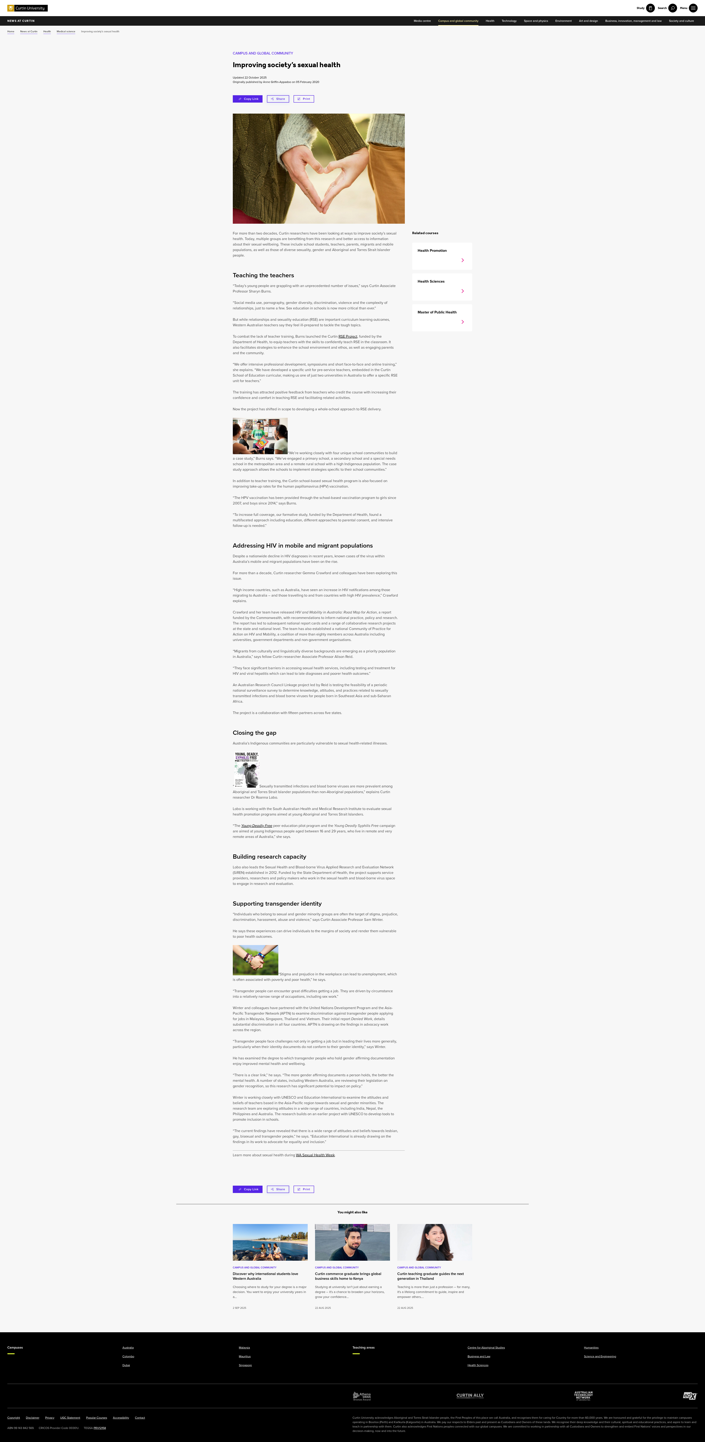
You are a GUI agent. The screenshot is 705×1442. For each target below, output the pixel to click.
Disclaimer (32, 1418)
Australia (128, 1347)
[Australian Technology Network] (583, 1396)
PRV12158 (100, 1428)
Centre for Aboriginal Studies (486, 1347)
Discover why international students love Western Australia (265, 1276)
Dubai (126, 1365)
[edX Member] (690, 1396)
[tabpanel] (270, 1267)
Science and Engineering (600, 1356)
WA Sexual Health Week (315, 1155)
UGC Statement (70, 1418)
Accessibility (121, 1418)
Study (641, 8)
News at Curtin (21, 21)
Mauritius (245, 1356)
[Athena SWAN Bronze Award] (361, 1396)
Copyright (13, 1418)
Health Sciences (478, 1365)
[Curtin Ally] (470, 1396)
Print (306, 99)
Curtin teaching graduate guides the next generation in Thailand (430, 1276)
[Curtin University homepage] (27, 8)
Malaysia (244, 1347)
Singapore (245, 1365)
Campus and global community (263, 53)
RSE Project (348, 336)
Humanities (591, 1347)
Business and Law (479, 1356)
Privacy (49, 1418)
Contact (140, 1418)
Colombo (128, 1356)
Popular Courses (96, 1418)
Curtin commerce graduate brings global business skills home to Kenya (348, 1276)
